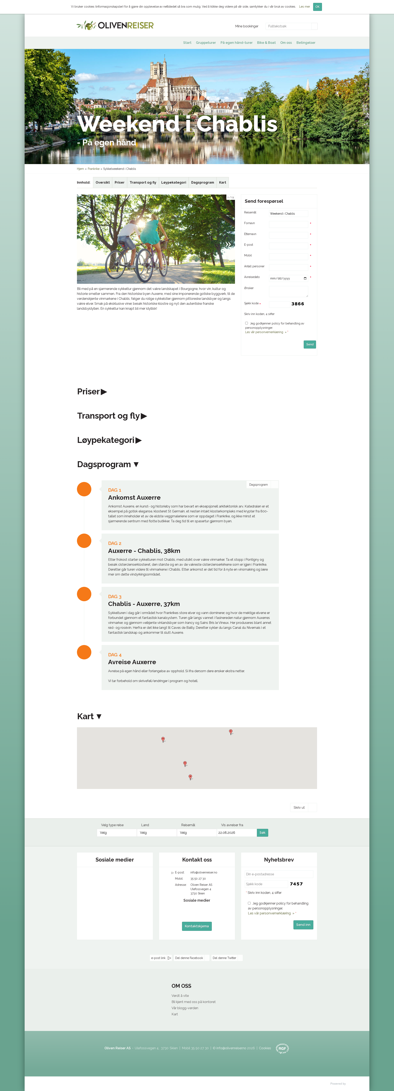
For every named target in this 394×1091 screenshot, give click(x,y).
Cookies (265, 1048)
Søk (263, 833)
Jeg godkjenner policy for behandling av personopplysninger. (278, 908)
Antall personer (254, 266)
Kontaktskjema (197, 926)
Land (145, 825)
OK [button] (317, 6)
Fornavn (249, 223)
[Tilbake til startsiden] (115, 25)
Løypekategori (173, 182)
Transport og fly (143, 182)
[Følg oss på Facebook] (107, 876)
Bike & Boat (266, 43)
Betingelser (306, 43)
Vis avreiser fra (232, 825)
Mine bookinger (246, 26)
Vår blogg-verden (185, 1008)
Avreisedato (252, 277)
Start (187, 43)
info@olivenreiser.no (203, 872)
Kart (222, 182)
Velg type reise (112, 825)
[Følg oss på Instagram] (123, 876)
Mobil (248, 255)
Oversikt (103, 182)
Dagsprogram (202, 182)
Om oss (286, 43)
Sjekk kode (251, 303)
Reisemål (250, 212)
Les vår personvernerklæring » (265, 332)
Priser (120, 182)
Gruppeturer (206, 43)
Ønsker (249, 288)
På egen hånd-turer (237, 43)
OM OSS (181, 986)
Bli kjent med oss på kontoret (194, 1002)
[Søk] (315, 26)
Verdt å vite (180, 996)
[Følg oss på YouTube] (115, 876)
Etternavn (250, 234)
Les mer (304, 6)
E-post (248, 244)
